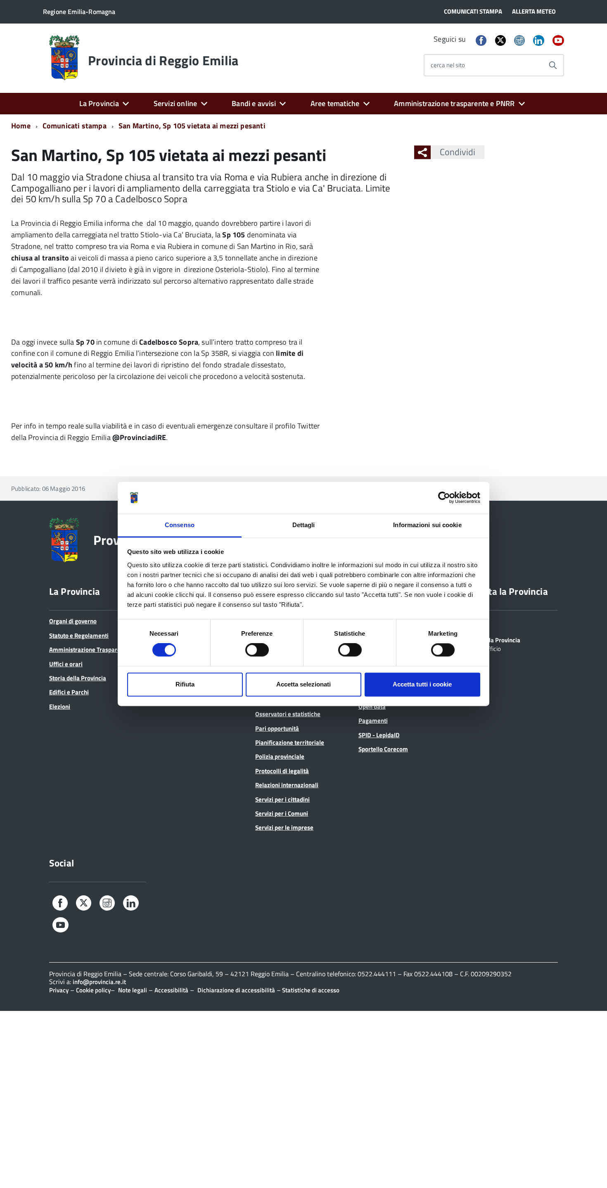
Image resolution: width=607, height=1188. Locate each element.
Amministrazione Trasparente (89, 649)
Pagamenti (373, 720)
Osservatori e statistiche (287, 714)
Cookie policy (93, 990)
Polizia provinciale (279, 756)
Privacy (59, 990)
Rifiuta (184, 684)
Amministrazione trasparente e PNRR (454, 103)
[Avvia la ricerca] (553, 65)
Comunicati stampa (75, 125)
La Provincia (99, 103)
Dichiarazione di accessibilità (236, 990)
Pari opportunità (277, 728)
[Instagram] (519, 41)
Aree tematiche (335, 103)
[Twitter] (500, 40)
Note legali (132, 990)
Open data (372, 706)
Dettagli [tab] (303, 524)
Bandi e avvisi (254, 103)
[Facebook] (481, 41)
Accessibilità (171, 990)
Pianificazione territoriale (289, 742)
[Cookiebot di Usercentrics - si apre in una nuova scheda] (444, 498)
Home (21, 125)
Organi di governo (73, 621)
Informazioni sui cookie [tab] (427, 524)
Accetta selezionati (303, 684)
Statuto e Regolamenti (79, 635)
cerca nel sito (448, 65)
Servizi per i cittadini (282, 799)
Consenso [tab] (179, 524)
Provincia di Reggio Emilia (163, 60)
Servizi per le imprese (284, 827)
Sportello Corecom (383, 749)
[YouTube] (558, 41)
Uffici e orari (66, 664)
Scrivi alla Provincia (494, 639)
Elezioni (59, 706)
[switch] (257, 650)
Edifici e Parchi (69, 692)
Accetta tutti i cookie (422, 684)
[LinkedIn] (538, 41)
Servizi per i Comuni (281, 813)
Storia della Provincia (77, 678)
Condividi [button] (457, 152)
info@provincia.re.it (99, 981)
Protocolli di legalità (282, 771)
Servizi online (175, 103)
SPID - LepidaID (379, 735)
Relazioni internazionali (286, 785)
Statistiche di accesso (310, 990)
